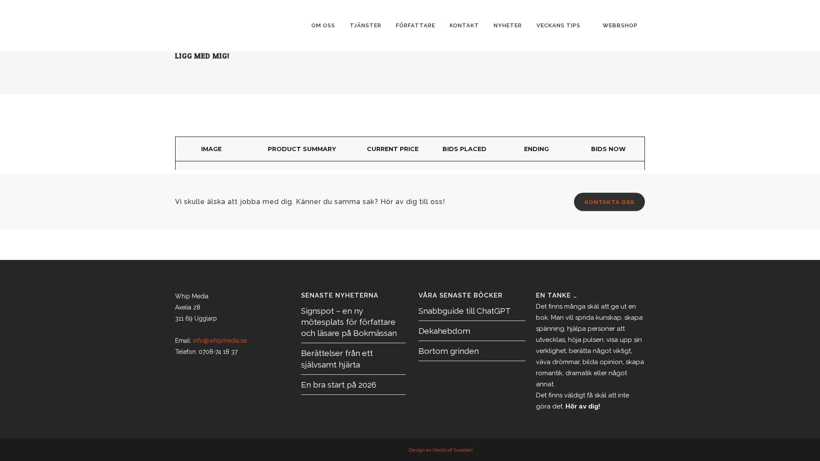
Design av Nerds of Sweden (441, 450)
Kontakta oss (609, 202)
